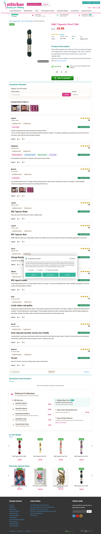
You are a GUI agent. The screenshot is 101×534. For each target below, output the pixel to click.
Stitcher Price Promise (61, 60)
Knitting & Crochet (47, 11)
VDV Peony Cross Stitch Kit (39, 486)
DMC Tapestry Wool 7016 (81, 456)
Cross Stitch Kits (15, 11)
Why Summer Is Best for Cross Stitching (38, 509)
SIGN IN (89, 7)
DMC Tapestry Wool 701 (19, 456)
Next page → (87, 372)
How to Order (12, 507)
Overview (73, 258)
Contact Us (11, 505)
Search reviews (15, 91)
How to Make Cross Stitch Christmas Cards (39, 505)
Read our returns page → (61, 422)
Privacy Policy (20, 531)
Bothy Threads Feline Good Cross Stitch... (60, 486)
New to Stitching (12, 509)
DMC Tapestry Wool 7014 (60, 456)
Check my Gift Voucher (14, 523)
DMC (73, 38)
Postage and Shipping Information (16, 519)
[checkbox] (29, 270)
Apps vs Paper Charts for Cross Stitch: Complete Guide (42, 507)
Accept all (67, 274)
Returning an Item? (13, 521)
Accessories (75, 11)
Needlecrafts (28, 11)
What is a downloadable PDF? (36, 513)
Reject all (34, 274)
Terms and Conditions (14, 525)
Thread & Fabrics (62, 11)
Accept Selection (50, 274)
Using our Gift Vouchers (14, 515)
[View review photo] (14, 189)
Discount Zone (86, 11)
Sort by (74, 91)
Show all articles (33, 515)
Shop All (10, 437)
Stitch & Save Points (13, 513)
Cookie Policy (28, 531)
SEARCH (45, 4)
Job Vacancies (12, 531)
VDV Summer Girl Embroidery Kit (19, 486)
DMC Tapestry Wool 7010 (40, 456)
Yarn (37, 11)
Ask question (11, 381)
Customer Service (13, 517)
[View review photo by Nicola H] (15, 108)
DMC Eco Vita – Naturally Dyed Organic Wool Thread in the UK (43, 511)
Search (66, 94)
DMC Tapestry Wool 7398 (81, 486)
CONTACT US (94, 7)
